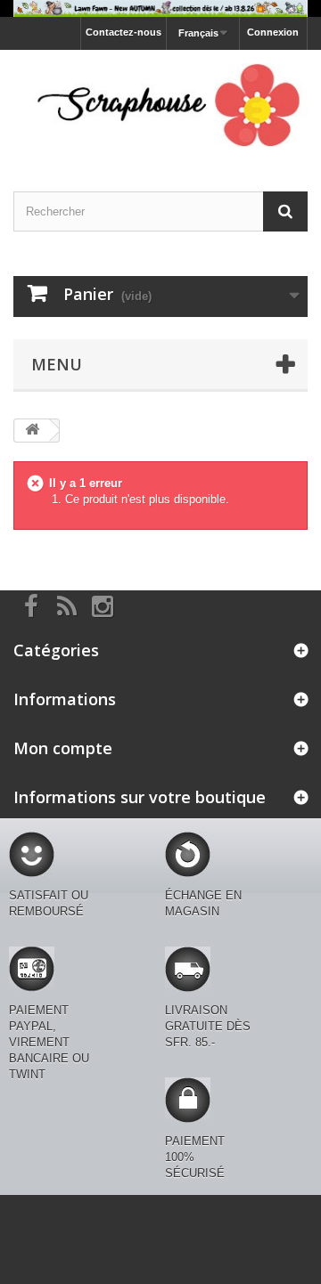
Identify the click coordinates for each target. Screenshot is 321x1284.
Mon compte (62, 748)
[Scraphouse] (160, 105)
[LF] (160, 8)
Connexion (273, 32)
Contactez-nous (123, 32)
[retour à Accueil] (32, 430)
